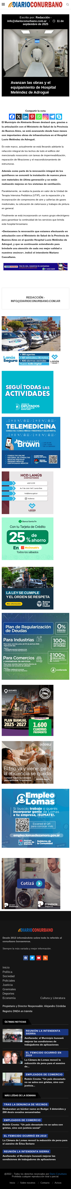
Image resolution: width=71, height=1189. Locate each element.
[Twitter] (32, 957)
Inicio (6, 967)
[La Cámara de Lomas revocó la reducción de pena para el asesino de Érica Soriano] (12, 1057)
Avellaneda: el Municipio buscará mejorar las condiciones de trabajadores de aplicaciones (44, 1041)
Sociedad (8, 976)
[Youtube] (38, 957)
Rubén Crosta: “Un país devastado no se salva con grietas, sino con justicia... (44, 1082)
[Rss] (45, 957)
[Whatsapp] (39, 117)
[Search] (67, 4)
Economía (9, 998)
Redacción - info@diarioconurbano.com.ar (35, 299)
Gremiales (9, 989)
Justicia (8, 985)
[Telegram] (52, 117)
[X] (19, 117)
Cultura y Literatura (52, 998)
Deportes (8, 993)
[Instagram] (46, 117)
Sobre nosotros (27, 1183)
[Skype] (59, 117)
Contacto (44, 1183)
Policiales (9, 980)
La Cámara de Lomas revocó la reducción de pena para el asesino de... (44, 1063)
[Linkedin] (25, 117)
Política (7, 972)
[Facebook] (12, 117)
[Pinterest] (32, 117)
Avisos (58, 1183)
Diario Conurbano (58, 1174)
